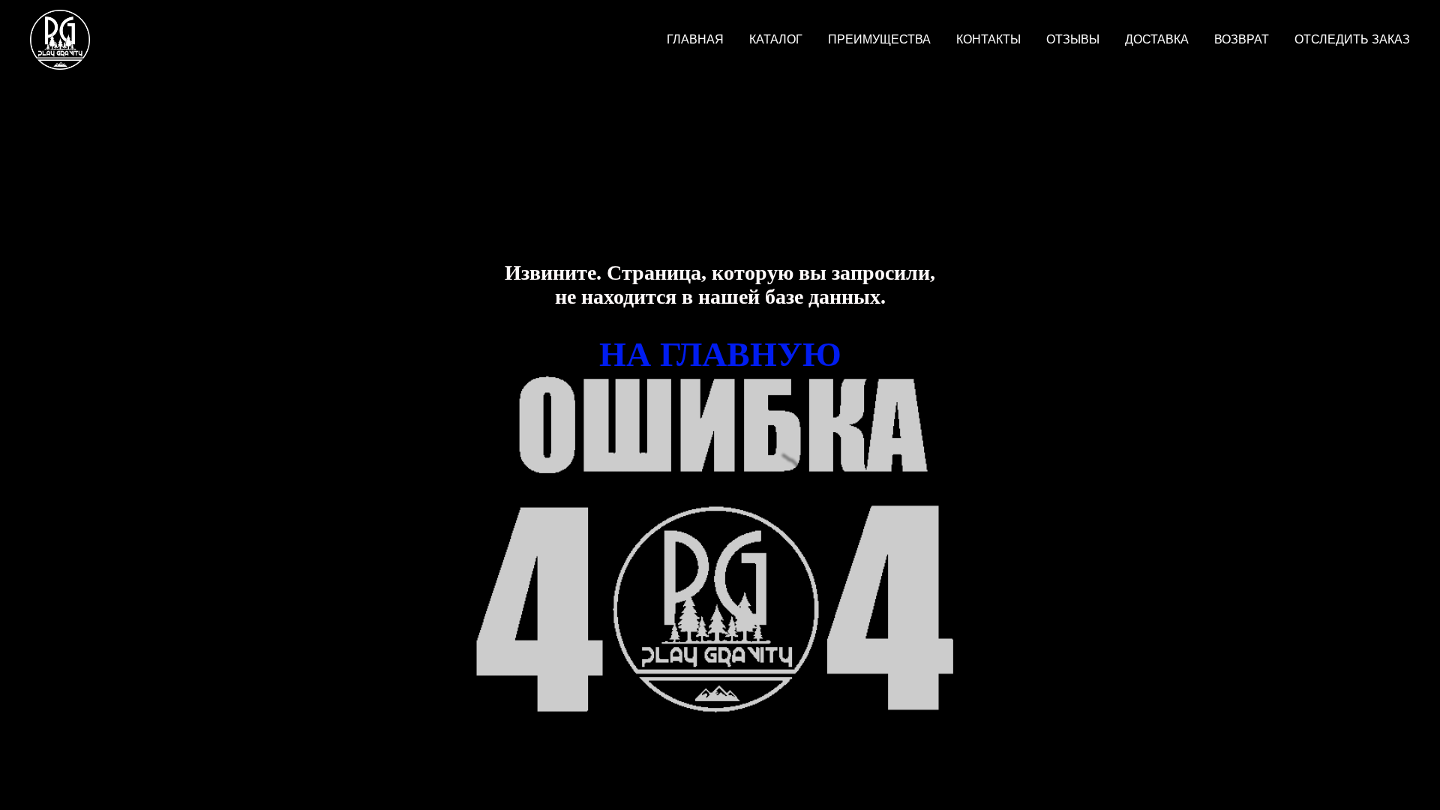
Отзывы (1073, 39)
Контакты (988, 39)
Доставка (1157, 39)
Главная (695, 39)
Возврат (1241, 39)
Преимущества (879, 39)
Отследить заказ (1352, 39)
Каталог (775, 39)
